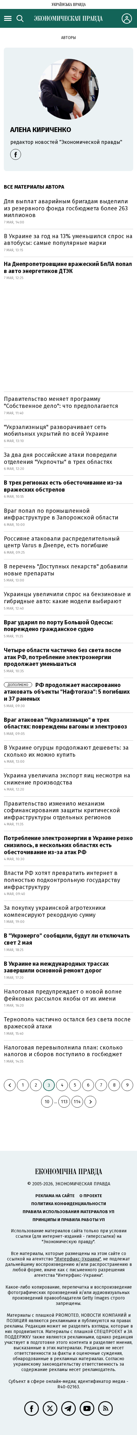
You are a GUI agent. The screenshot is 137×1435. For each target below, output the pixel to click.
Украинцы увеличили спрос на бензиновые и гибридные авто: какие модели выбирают (67, 598)
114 (77, 1101)
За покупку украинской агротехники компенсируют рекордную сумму (54, 911)
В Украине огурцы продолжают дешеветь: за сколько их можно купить (66, 751)
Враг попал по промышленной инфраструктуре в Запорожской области (61, 514)
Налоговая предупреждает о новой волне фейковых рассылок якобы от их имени (63, 995)
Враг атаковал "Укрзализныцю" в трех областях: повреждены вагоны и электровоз (65, 723)
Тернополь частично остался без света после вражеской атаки (67, 1023)
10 (47, 1101)
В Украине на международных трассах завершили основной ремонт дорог (56, 967)
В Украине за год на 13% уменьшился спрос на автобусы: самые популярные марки (68, 240)
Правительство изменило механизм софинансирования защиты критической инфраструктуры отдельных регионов (62, 810)
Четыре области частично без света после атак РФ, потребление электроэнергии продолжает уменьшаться (62, 657)
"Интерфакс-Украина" (77, 1259)
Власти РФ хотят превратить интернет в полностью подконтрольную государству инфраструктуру (62, 880)
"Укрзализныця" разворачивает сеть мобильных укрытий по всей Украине (56, 431)
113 (64, 1101)
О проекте (90, 1195)
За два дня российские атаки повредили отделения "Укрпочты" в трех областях (60, 458)
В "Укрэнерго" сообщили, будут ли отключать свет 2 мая (67, 939)
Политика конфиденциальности (68, 1203)
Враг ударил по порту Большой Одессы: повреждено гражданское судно (58, 626)
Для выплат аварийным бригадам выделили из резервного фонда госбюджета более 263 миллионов (66, 208)
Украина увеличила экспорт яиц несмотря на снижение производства (67, 779)
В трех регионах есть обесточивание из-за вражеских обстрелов (63, 486)
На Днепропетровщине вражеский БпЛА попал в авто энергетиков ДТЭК (68, 268)
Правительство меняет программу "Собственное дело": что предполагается (61, 402)
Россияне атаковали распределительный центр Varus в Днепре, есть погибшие (61, 542)
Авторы (68, 37)
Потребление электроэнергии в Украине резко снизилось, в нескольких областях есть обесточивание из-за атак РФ (68, 845)
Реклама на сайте (55, 1195)
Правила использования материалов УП (68, 1211)
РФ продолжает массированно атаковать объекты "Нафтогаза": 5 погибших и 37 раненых (67, 692)
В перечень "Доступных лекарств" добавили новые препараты (65, 570)
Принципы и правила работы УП (68, 1219)
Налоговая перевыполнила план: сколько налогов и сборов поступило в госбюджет (63, 1051)
